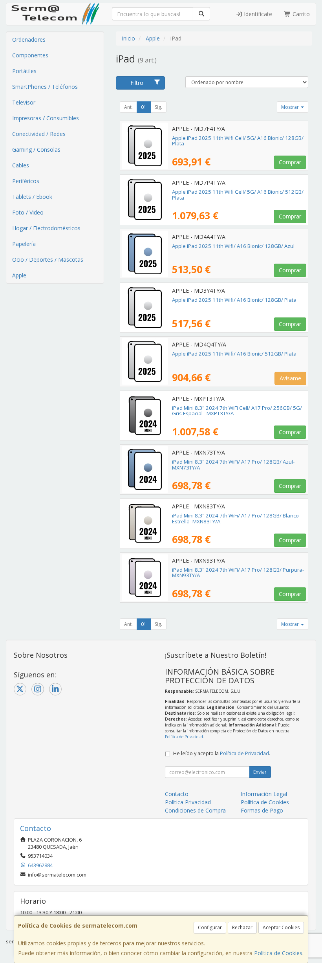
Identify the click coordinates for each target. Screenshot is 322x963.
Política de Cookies (278, 953)
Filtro (136, 82)
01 (143, 107)
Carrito (300, 14)
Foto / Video (28, 212)
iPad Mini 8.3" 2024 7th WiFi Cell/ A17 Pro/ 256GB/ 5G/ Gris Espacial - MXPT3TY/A (237, 410)
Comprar (290, 162)
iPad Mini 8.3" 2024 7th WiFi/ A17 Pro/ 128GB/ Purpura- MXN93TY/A (238, 572)
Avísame (290, 378)
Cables (20, 165)
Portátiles (24, 71)
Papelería (24, 244)
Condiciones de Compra (195, 810)
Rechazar (242, 927)
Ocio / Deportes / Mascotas (47, 259)
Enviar (260, 772)
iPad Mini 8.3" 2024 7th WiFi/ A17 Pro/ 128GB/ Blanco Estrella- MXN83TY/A (235, 518)
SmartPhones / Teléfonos (45, 86)
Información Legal (264, 794)
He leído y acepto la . (221, 753)
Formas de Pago (262, 810)
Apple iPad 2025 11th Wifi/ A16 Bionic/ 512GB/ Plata (234, 353)
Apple (19, 275)
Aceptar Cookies (281, 927)
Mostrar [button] (290, 107)
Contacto (176, 794)
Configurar (210, 927)
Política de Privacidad (184, 736)
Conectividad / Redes (39, 134)
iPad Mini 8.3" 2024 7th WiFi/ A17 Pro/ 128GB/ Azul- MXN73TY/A (233, 464)
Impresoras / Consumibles (45, 118)
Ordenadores (29, 39)
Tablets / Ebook (32, 196)
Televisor (23, 102)
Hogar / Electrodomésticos (46, 228)
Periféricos (25, 181)
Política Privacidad (188, 802)
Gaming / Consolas (36, 149)
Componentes (30, 55)
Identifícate (257, 14)
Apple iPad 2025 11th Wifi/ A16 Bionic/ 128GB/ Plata (234, 299)
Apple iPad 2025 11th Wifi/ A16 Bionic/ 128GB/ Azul (233, 245)
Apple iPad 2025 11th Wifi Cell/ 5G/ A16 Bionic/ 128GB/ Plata (238, 140)
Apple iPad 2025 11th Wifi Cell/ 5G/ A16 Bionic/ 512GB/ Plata (238, 194)
